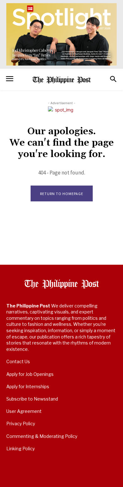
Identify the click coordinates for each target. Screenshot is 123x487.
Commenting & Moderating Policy (41, 436)
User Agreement (24, 411)
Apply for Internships (27, 386)
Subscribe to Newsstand (32, 399)
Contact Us (18, 361)
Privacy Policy (20, 423)
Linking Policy (20, 448)
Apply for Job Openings (30, 374)
